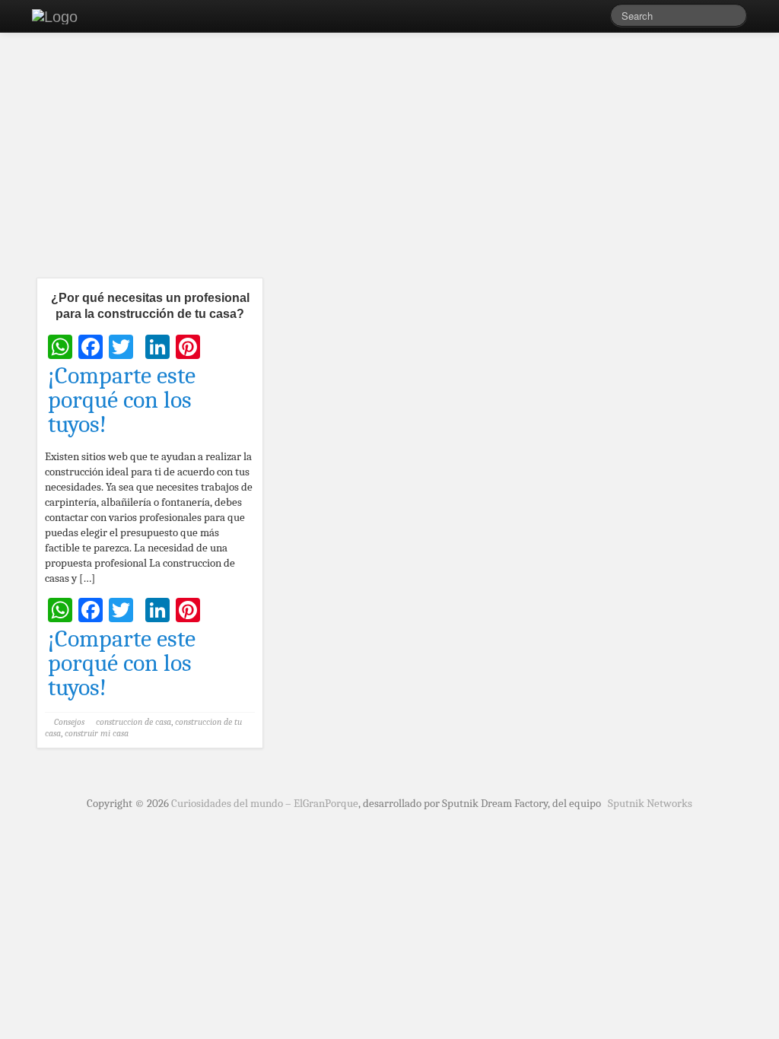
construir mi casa (97, 733)
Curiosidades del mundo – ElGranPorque (264, 803)
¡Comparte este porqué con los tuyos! (122, 400)
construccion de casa (133, 721)
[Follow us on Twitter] (598, 19)
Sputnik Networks (650, 803)
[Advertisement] (389, 159)
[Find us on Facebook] (575, 19)
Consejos (69, 721)
